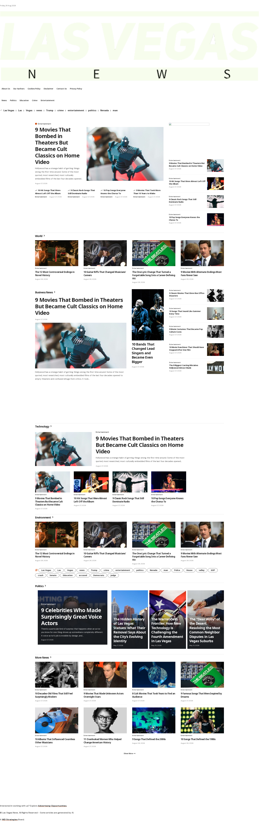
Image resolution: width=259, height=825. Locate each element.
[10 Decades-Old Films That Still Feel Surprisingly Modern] (56, 676)
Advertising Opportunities (52, 808)
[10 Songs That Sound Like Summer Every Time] (215, 313)
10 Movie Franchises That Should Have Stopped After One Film (186, 348)
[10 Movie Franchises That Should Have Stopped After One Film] (215, 349)
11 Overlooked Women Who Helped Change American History (103, 742)
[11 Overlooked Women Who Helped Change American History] (105, 721)
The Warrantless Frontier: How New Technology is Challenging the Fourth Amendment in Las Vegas (167, 631)
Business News (44, 292)
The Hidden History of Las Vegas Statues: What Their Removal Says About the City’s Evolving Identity (129, 631)
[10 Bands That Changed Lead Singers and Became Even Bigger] (148, 314)
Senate (53, 576)
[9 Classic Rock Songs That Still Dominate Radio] (215, 201)
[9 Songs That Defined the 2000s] (153, 721)
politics (92, 110)
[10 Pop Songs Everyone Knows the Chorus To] (215, 219)
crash (40, 576)
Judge (113, 576)
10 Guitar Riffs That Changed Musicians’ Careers (105, 556)
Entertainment (44, 124)
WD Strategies (10, 821)
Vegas (29, 110)
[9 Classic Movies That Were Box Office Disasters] (215, 295)
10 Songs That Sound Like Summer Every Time (185, 312)
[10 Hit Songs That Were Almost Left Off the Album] (215, 183)
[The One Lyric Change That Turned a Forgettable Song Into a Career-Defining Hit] (153, 253)
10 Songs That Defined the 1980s (198, 740)
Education (68, 576)
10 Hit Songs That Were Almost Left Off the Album (90, 501)
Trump (49, 110)
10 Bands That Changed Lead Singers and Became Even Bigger (143, 353)
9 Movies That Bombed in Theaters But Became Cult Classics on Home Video (57, 146)
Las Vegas (9, 110)
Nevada (104, 110)
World (39, 236)
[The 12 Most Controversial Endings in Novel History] (56, 253)
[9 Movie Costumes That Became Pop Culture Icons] (215, 331)
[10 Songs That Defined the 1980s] (202, 721)
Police (177, 571)
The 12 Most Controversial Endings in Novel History (54, 556)
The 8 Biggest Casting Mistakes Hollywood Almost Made (183, 366)
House (189, 571)
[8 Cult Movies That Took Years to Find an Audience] (153, 676)
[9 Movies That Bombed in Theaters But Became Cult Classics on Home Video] (125, 154)
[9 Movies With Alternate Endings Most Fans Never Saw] (202, 253)
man (115, 110)
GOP (213, 571)
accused (83, 576)
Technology (42, 427)
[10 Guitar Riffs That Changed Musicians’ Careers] (105, 253)
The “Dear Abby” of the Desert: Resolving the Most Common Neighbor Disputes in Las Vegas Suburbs (204, 631)
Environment (43, 518)
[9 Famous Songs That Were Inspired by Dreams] (202, 676)
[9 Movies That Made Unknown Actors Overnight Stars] (105, 676)
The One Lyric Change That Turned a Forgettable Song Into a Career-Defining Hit (153, 275)
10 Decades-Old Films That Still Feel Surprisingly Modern (54, 696)
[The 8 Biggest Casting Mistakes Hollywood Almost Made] (215, 367)
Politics (39, 587)
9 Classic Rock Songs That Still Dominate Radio (182, 200)
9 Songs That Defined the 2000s (149, 740)
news (39, 110)
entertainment (76, 110)
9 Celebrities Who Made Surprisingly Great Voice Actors (71, 617)
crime (60, 110)
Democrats (98, 576)
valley (202, 571)
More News (42, 658)
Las (20, 110)
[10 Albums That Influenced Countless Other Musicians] (56, 721)
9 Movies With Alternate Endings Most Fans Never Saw (201, 556)
